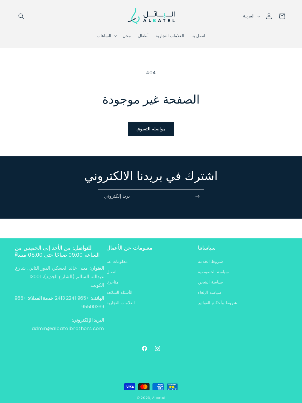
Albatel (158, 397)
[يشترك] (197, 196)
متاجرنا (112, 282)
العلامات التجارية (120, 303)
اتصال (111, 272)
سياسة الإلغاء (209, 292)
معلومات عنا (117, 261)
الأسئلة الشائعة (119, 292)
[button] (21, 16)
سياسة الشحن (210, 282)
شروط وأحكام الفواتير (217, 303)
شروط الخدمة (210, 261)
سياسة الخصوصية (213, 272)
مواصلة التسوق (151, 129)
